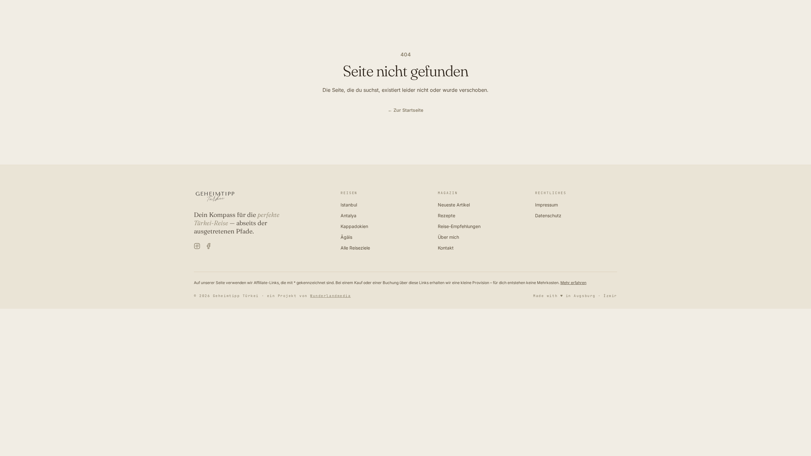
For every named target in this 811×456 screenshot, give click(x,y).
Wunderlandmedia (330, 296)
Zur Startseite (405, 110)
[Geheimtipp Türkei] (259, 196)
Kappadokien (354, 226)
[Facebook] (208, 246)
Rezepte (446, 215)
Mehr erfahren (573, 282)
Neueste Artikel (454, 204)
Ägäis (346, 237)
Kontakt (446, 247)
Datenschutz (548, 215)
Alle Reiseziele (355, 247)
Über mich (448, 237)
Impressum (546, 204)
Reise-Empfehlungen (459, 226)
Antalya (348, 215)
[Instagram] (197, 246)
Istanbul (349, 204)
